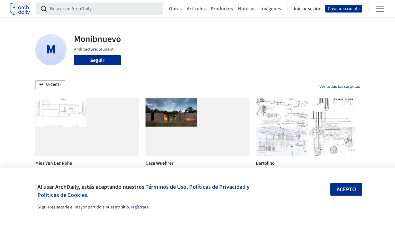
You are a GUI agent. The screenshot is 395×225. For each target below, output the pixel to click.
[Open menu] (380, 9)
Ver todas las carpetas (339, 86)
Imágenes (270, 8)
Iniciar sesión (308, 8)
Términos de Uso (166, 187)
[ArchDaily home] (20, 8)
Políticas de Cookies (62, 195)
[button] (50, 84)
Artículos (196, 8)
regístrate (140, 207)
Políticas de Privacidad (217, 187)
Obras (175, 8)
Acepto (346, 189)
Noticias (246, 8)
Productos (222, 8)
